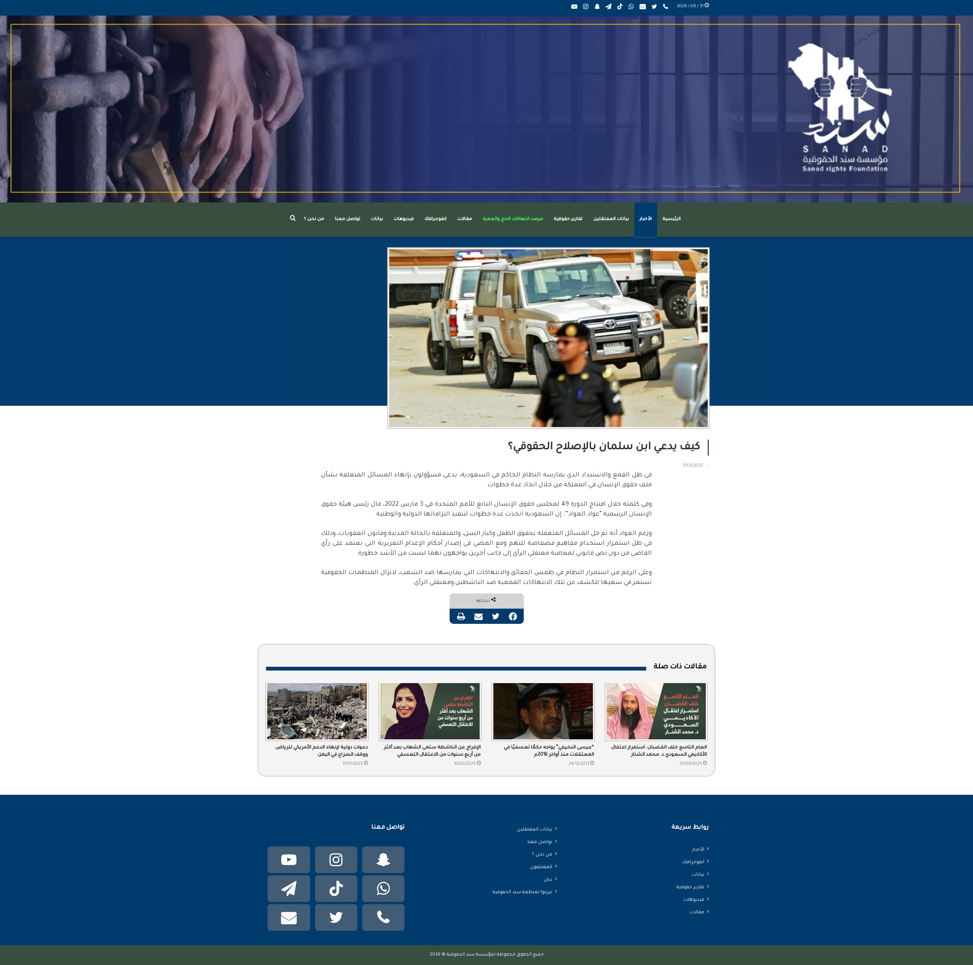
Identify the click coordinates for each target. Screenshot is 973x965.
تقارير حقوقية (568, 219)
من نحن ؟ (314, 219)
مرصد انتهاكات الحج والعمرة (513, 219)
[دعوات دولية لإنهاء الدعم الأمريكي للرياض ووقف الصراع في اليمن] (317, 711)
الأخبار (646, 219)
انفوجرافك (436, 219)
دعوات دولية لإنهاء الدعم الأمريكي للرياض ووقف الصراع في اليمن (322, 751)
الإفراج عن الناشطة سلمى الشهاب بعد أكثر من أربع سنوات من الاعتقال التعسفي (432, 751)
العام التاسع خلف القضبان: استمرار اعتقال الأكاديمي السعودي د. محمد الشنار (659, 751)
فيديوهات (404, 219)
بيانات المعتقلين (611, 219)
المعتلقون (541, 867)
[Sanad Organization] (486, 109)
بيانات (377, 219)
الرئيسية (671, 219)
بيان (548, 880)
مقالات (464, 219)
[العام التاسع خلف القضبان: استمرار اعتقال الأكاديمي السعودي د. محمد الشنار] (656, 711)
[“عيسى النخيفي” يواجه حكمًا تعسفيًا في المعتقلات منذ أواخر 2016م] (543, 711)
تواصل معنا (347, 219)
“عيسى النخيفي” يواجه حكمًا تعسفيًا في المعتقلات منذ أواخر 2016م (549, 751)
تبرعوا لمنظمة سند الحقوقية (522, 892)
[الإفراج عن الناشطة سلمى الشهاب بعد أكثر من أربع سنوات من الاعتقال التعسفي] (430, 711)
